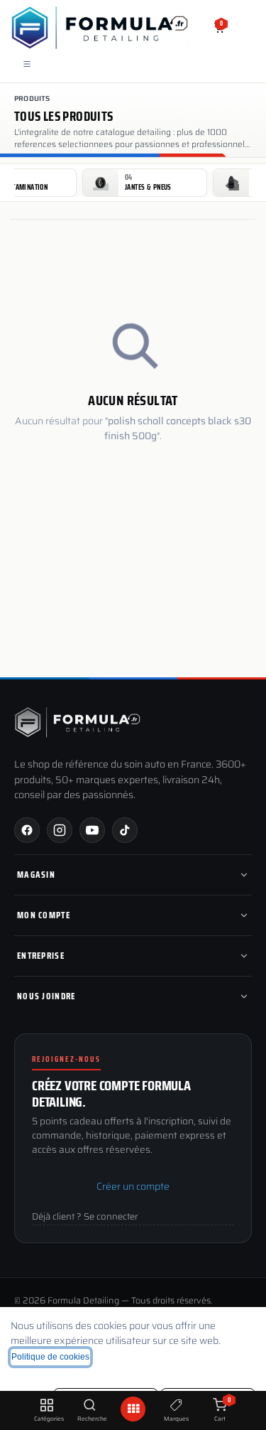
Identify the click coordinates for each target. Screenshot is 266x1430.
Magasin (36, 874)
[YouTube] (92, 830)
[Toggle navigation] (27, 63)
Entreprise (41, 955)
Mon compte (43, 915)
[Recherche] (89, 1406)
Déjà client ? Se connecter (85, 1217)
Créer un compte (133, 1186)
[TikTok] (125, 830)
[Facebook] (27, 830)
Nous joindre (46, 996)
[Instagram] (59, 830)
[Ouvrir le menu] (133, 1409)
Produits (32, 98)
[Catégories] (46, 1406)
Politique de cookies (50, 1357)
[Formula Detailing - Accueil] (78, 722)
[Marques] (176, 1406)
